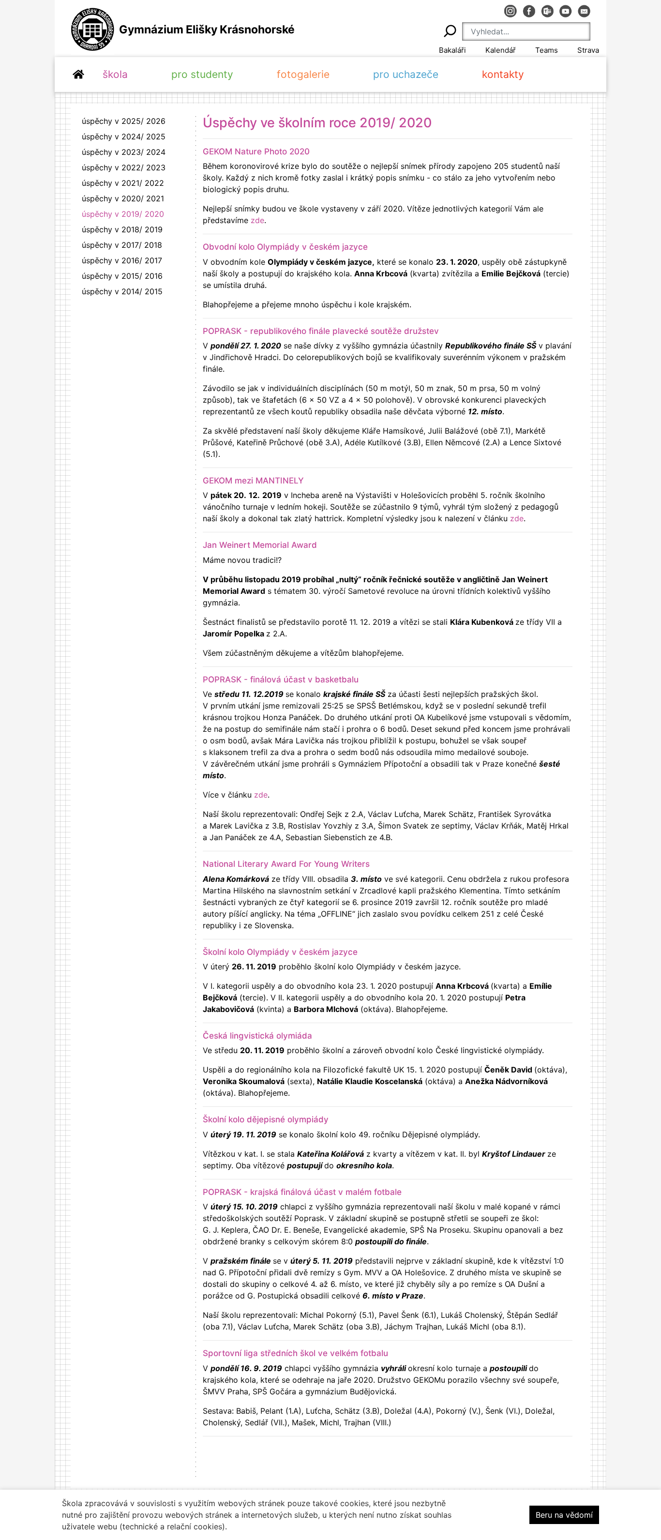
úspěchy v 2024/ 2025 (123, 136)
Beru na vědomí (564, 1515)
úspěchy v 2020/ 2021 (123, 198)
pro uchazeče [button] (405, 74)
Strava (588, 50)
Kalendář (500, 50)
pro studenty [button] (202, 74)
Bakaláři (452, 50)
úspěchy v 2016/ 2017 (122, 260)
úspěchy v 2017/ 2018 (122, 245)
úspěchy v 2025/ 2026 (123, 121)
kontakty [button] (503, 74)
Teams (546, 50)
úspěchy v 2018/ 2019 (122, 229)
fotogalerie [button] (303, 74)
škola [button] (115, 74)
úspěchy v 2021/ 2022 (123, 183)
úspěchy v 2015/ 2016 (122, 276)
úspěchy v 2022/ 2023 (123, 167)
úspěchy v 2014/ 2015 (122, 291)
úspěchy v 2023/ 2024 (123, 152)
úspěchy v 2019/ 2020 (123, 214)
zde (257, 220)
